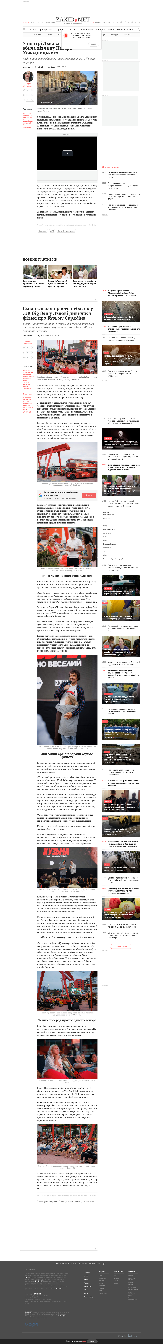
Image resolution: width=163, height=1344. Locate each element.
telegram (125, 22)
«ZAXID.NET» (38, 1294)
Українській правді (80, 125)
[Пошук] (138, 29)
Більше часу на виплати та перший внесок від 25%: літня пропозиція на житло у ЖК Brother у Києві (28, 401)
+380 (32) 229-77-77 (36, 1298)
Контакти (130, 1285)
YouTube (116, 1283)
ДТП (52, 231)
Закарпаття (87, 29)
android (132, 22)
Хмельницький (125, 29)
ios (136, 22)
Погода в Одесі (109, 559)
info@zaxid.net (47, 1300)
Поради (60, 35)
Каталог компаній (102, 22)
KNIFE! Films (60, 794)
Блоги (40, 22)
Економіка (37, 35)
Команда (130, 1282)
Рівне (111, 29)
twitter (117, 22)
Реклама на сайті (133, 1290)
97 (28, 95)
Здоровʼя (127, 35)
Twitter (116, 1280)
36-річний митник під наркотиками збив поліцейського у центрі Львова (28, 119)
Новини (26, 22)
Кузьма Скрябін (74, 1202)
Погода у (109, 514)
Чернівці (100, 29)
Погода (106, 512)
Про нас (130, 1275)
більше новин (121, 946)
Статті (33, 22)
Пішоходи (43, 231)
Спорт (102, 35)
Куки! (84, 1341)
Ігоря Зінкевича (47, 102)
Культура (114, 35)
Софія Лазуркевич (28, 85)
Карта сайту (88, 1297)
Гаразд (93, 44)
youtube (128, 22)
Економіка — (28, 335)
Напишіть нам (132, 1287)
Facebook (116, 1278)
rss (139, 22)
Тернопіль (61, 29)
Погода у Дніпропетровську (125, 559)
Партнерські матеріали (48, 1202)
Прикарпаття (46, 29)
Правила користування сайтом (132, 1293)
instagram (121, 22)
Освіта (49, 35)
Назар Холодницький (66, 231)
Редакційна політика (131, 1279)
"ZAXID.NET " (28, 1277)
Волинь (74, 29)
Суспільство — (29, 67)
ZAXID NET (73, 19)
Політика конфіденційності (133, 1298)
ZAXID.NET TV (50, 22)
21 (28, 90)
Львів (33, 29)
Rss (115, 1275)
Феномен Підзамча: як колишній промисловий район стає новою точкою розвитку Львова (28, 378)
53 (28, 100)
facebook (113, 22)
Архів (86, 1293)
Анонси (86, 1283)
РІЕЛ (62, 1202)
